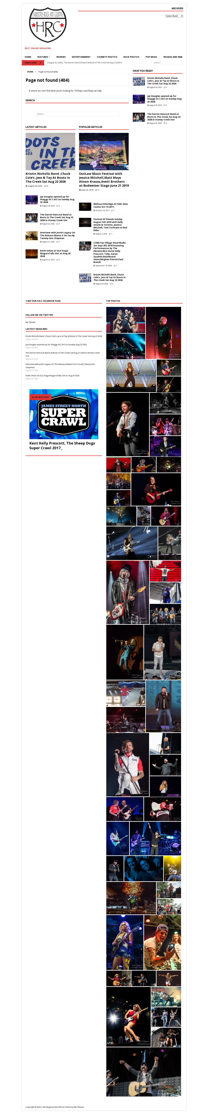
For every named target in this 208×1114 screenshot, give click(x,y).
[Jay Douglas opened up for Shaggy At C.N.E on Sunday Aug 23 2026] (32, 199)
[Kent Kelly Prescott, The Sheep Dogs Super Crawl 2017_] (63, 414)
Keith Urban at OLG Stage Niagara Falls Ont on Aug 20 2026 (55, 253)
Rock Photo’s (131, 56)
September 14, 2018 (104, 265)
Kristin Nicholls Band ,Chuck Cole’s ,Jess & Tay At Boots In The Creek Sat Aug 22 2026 (48, 178)
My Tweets (30, 322)
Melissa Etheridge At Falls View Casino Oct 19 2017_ (110, 205)
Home (28, 56)
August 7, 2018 (101, 234)
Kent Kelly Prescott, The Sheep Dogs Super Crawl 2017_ (62, 445)
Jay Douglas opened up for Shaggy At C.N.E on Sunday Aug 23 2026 (57, 199)
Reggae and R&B (173, 56)
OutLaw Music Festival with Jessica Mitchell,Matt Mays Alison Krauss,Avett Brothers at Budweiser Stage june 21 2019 (104, 180)
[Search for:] (167, 62)
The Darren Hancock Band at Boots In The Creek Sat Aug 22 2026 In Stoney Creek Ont (56, 217)
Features (42, 56)
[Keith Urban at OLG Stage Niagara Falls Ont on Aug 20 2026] (32, 253)
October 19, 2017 (102, 210)
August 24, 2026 (35, 185)
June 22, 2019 (87, 189)
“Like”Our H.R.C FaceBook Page (43, 300)
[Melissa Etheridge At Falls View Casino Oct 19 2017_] (85, 207)
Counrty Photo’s (107, 56)
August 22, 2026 (48, 224)
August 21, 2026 (48, 242)
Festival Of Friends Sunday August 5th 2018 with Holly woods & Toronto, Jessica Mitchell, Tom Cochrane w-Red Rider (110, 225)
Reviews (61, 56)
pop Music (151, 56)
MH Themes (79, 1107)
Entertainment (81, 56)
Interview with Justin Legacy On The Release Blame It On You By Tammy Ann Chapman (57, 235)
